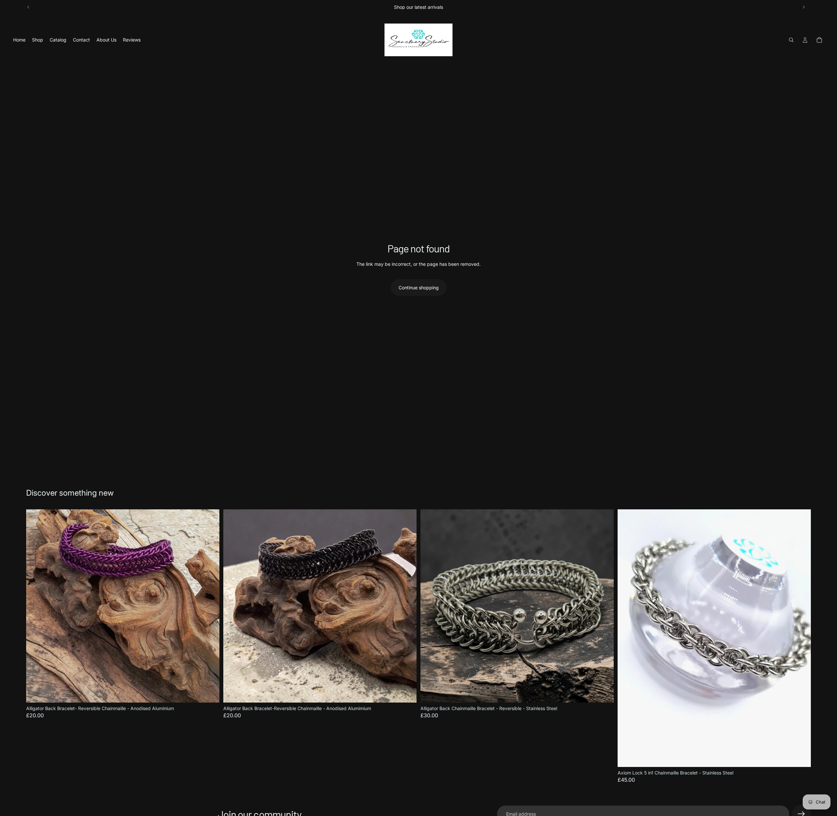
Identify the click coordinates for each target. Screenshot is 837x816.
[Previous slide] (28, 7)
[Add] (209, 692)
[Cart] (819, 40)
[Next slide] (803, 7)
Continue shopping (419, 287)
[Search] (791, 40)
